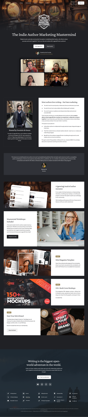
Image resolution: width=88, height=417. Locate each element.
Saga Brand (65, 411)
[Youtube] (37, 384)
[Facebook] (46, 384)
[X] (50, 384)
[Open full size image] (26, 263)
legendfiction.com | (46, 411)
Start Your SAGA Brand (18, 137)
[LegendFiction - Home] (8, 3)
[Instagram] (41, 384)
